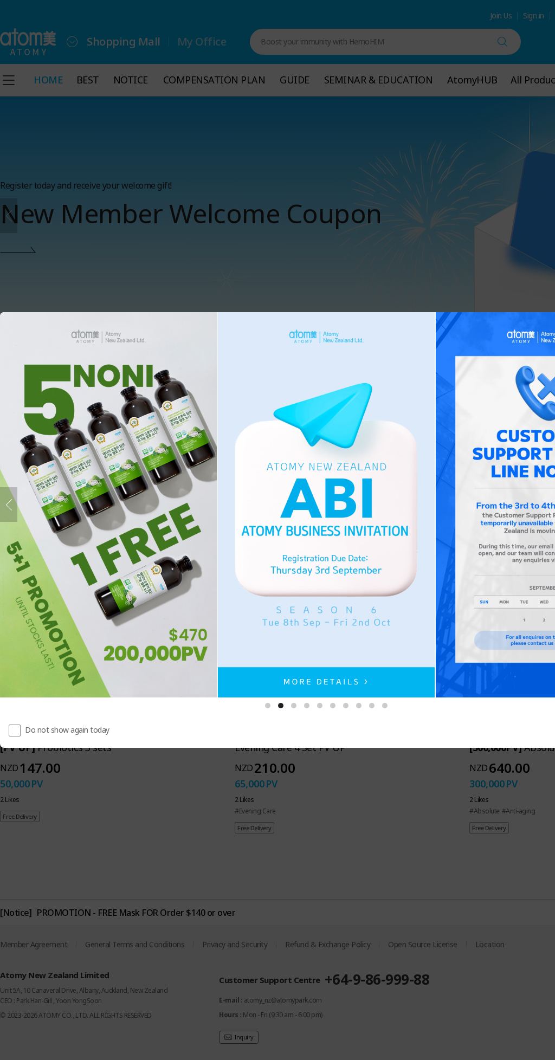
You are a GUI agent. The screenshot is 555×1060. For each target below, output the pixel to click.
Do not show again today (67, 730)
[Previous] (8, 504)
